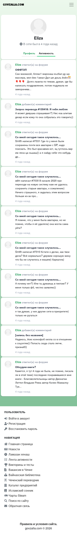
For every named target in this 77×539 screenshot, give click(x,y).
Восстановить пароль (22, 429)
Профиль (29, 53)
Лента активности (20, 459)
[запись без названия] (29, 335)
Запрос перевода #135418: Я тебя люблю (41, 109)
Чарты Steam (17, 495)
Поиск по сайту (18, 501)
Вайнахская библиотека (24, 475)
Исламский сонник (20, 490)
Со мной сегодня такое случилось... (38, 137)
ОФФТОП (21, 69)
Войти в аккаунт (19, 418)
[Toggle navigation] (71, 4)
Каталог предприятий (22, 485)
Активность (46, 53)
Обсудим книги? (25, 367)
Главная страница (20, 444)
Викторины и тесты (21, 465)
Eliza (18, 64)
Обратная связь (19, 506)
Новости (14, 449)
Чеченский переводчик (23, 480)
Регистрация (16, 423)
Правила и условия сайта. (38, 524)
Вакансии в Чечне (20, 470)
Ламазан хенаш (19, 454)
